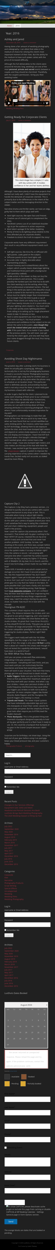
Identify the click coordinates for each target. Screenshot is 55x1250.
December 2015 (11, 864)
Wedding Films (18, 108)
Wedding (9, 108)
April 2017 (8, 853)
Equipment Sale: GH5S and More (18, 807)
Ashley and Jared (14, 39)
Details (7, 1154)
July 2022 (8, 826)
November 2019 (11, 834)
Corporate (10, 350)
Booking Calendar (13, 1071)
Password (8, 777)
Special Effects (10, 888)
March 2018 (9, 842)
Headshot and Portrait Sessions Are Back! (22, 810)
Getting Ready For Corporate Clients (25, 117)
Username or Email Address (16, 767)
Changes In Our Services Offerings (19, 805)
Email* (7, 1120)
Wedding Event (15, 1147)
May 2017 (8, 850)
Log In (9, 792)
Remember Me (13, 787)
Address (8, 1172)
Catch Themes (32, 1246)
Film (6, 877)
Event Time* (9, 1185)
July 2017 (8, 848)
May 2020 (8, 832)
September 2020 (11, 829)
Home (10, 25)
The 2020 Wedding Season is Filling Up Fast (23, 816)
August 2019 (9, 837)
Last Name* (9, 1107)
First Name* (9, 1094)
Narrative (8, 880)
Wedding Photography (14, 899)
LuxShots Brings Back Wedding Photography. (23, 813)
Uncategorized (10, 891)
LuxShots (27, 1243)
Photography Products (14, 746)
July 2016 (8, 859)
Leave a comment (29, 42)
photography (29, 746)
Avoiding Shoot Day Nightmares (23, 358)
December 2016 (11, 856)
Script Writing (10, 885)
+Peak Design (13, 451)
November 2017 (11, 845)
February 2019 (10, 840)
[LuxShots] (27, 3)
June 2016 (8, 861)
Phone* (7, 1134)
